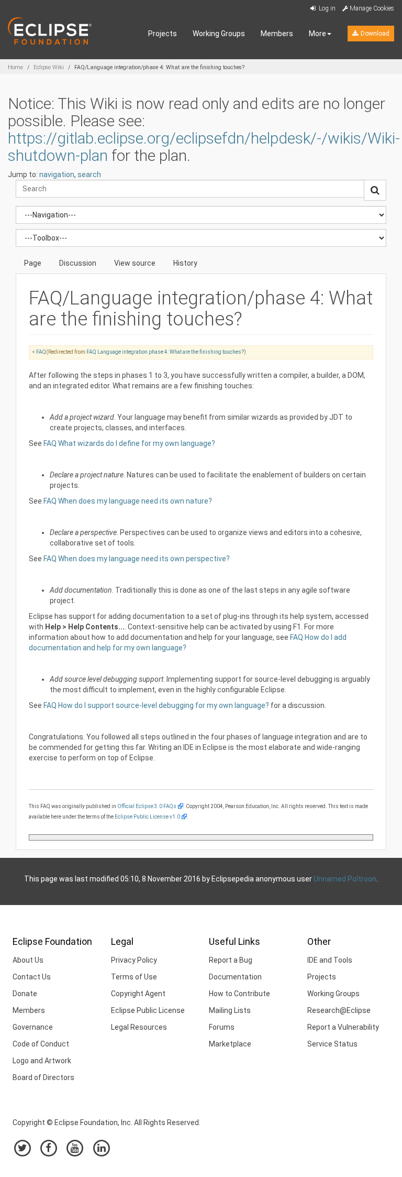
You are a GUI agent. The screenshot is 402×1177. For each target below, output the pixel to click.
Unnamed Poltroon (345, 879)
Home (15, 67)
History (185, 263)
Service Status (332, 1044)
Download (374, 33)
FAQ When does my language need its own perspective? (136, 558)
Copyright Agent (138, 993)
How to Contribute (239, 993)
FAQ (41, 352)
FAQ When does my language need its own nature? (127, 501)
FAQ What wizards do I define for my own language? (129, 443)
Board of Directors (43, 1077)
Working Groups (219, 33)
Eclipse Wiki (49, 67)
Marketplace (230, 1044)
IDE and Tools (329, 960)
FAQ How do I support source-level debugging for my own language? (156, 705)
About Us (28, 960)
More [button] (317, 33)
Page (32, 263)
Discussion (77, 263)
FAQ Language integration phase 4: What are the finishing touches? (165, 352)
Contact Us (32, 977)
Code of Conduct (41, 1044)
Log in (326, 8)
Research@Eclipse (339, 1010)
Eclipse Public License (148, 1010)
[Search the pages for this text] (375, 190)
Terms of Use (134, 977)
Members (277, 33)
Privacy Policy (134, 960)
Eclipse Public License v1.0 (147, 817)
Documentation (235, 977)
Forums (221, 1027)
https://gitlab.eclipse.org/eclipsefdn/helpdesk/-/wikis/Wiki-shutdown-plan (204, 147)
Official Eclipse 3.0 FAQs (146, 806)
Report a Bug (230, 960)
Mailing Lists (230, 1010)
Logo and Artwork (42, 1060)
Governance (33, 1027)
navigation (56, 174)
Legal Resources (139, 1027)
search (89, 174)
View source (134, 263)
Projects (162, 33)
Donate (25, 993)
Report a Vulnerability (343, 1027)
